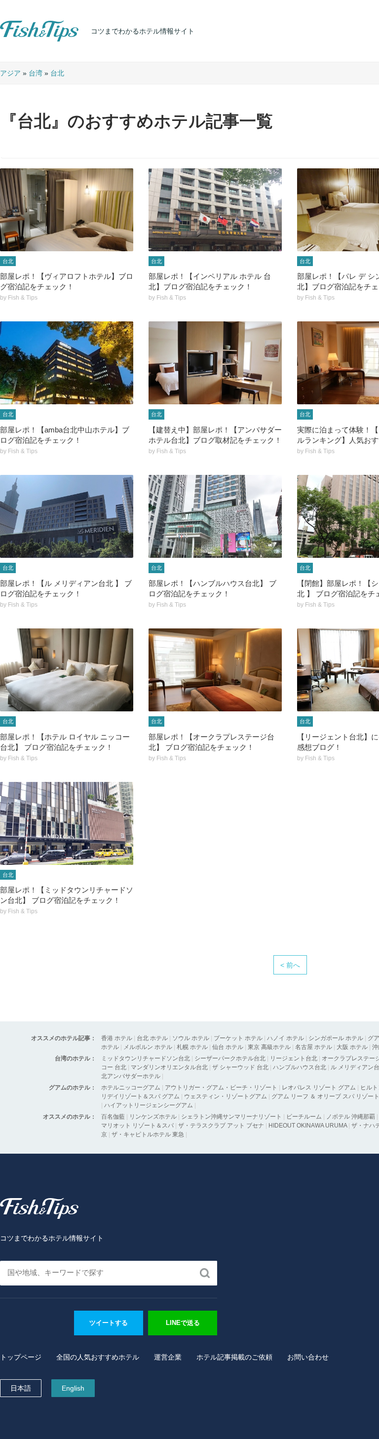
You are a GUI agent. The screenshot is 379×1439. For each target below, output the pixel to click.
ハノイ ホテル (285, 1038)
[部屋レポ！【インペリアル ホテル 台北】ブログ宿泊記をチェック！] (215, 209)
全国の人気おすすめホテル (97, 1357)
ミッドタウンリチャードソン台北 (145, 1058)
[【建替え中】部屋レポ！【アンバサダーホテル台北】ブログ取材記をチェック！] (215, 362)
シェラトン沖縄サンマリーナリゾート (231, 1116)
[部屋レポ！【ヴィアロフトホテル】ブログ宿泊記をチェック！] (66, 209)
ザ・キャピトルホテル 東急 (148, 1134)
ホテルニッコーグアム (130, 1087)
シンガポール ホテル (335, 1038)
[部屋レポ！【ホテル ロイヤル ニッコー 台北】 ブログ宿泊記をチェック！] (66, 669)
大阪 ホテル (352, 1047)
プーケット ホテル (238, 1038)
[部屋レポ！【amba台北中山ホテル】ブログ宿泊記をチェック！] (66, 362)
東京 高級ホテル (269, 1047)
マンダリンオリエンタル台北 (169, 1067)
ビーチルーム (304, 1116)
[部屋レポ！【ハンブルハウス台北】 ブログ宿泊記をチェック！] (215, 516)
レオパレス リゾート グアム (319, 1087)
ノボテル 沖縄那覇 (350, 1116)
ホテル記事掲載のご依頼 (234, 1357)
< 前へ (290, 965)
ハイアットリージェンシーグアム (148, 1105)
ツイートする (108, 1322)
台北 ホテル (152, 1038)
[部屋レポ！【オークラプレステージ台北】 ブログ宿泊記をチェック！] (215, 669)
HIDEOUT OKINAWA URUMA (307, 1125)
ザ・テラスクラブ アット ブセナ (221, 1125)
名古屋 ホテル (313, 1047)
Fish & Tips (39, 1208)
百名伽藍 (113, 1116)
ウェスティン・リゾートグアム (225, 1096)
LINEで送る (183, 1322)
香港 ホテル (116, 1038)
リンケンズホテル (153, 1116)
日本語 (20, 1388)
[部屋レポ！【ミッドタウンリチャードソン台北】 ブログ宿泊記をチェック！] (66, 823)
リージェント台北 (293, 1058)
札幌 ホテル (192, 1047)
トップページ (20, 1357)
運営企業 (168, 1357)
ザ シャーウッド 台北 (240, 1067)
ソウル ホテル (190, 1038)
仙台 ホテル (227, 1047)
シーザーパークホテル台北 (229, 1058)
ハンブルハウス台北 (299, 1067)
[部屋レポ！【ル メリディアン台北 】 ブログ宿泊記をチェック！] (66, 516)
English (73, 1388)
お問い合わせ (308, 1357)
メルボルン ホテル (147, 1047)
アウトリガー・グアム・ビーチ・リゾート (221, 1087)
